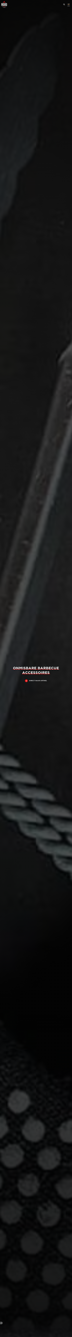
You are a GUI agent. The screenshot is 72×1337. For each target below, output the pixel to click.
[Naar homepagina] (4, 4)
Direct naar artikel (38, 680)
